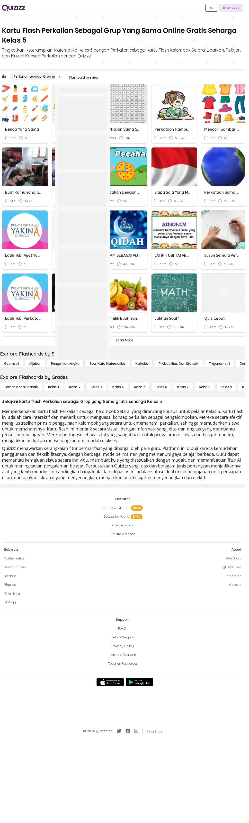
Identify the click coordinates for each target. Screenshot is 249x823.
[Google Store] (139, 682)
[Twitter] (119, 731)
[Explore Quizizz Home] (13, 8)
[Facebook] (127, 731)
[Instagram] (136, 731)
